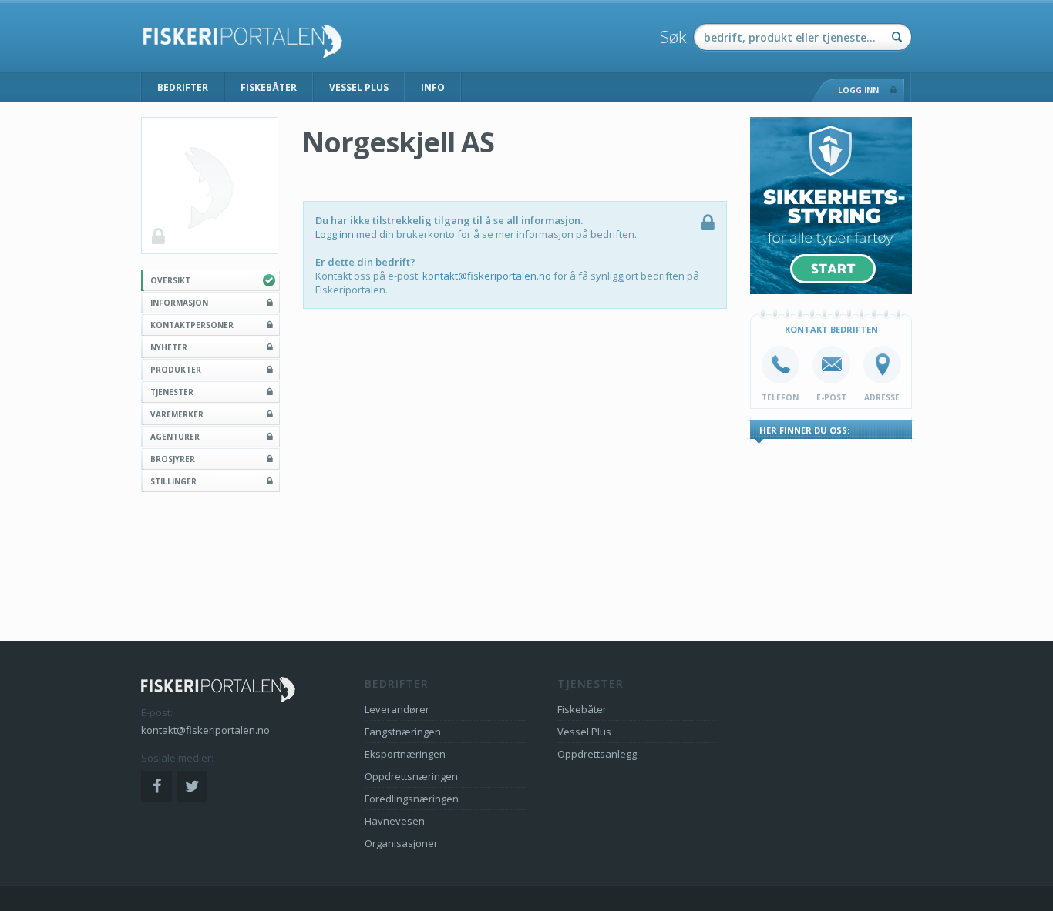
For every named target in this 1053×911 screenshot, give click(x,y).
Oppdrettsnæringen (411, 776)
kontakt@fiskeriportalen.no (486, 276)
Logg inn (334, 234)
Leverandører (397, 709)
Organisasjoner (401, 843)
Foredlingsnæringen (412, 798)
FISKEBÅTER (269, 87)
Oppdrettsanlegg (597, 754)
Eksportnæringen (405, 754)
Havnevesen (395, 821)
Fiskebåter (582, 709)
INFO (433, 87)
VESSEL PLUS (359, 87)
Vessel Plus (584, 732)
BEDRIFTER (182, 87)
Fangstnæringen (403, 732)
